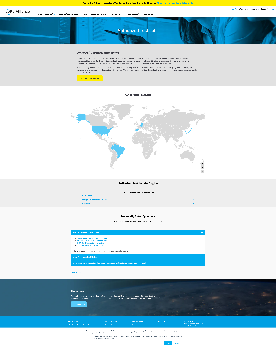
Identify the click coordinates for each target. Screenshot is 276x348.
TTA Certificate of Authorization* (90, 246)
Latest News (136, 325)
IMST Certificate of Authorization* (91, 243)
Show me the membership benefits (175, 3)
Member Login (254, 9)
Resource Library (138, 321)
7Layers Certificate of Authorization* (92, 238)
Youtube (160, 325)
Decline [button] (177, 343)
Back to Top (76, 272)
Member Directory (111, 321)
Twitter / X (161, 321)
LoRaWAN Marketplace (164, 63)
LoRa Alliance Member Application (79, 325)
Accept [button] (168, 343)
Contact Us (264, 9)
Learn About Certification (89, 78)
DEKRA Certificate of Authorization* (92, 241)
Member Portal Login (112, 325)
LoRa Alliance (73, 321)
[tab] (138, 196)
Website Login (243, 9)
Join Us (234, 9)
